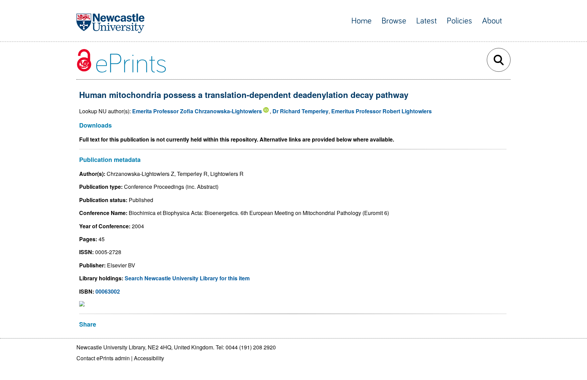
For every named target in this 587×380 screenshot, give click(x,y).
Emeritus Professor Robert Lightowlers (381, 111)
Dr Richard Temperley (300, 111)
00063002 (107, 291)
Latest (426, 21)
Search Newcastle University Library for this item (187, 278)
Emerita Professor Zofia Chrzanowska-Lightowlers (197, 111)
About (492, 21)
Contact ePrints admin (103, 358)
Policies (459, 21)
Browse (393, 21)
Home (361, 21)
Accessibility (149, 358)
